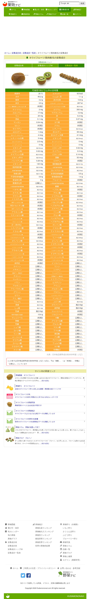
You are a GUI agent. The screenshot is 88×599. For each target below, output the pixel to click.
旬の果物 (11, 535)
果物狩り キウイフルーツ (25, 386)
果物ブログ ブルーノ (24, 438)
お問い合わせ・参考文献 (70, 568)
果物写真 (26, 14)
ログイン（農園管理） (72, 560)
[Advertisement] (44, 34)
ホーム (13, 9)
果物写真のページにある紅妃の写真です (28, 405)
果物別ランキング (42, 535)
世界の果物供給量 (42, 545)
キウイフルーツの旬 (23, 394)
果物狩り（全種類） (71, 524)
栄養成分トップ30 (45, 65)
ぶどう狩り (67, 535)
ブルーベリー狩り (70, 538)
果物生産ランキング (43, 528)
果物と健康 (67, 556)
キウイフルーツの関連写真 (25, 402)
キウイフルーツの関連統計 (25, 410)
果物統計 (78, 9)
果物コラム (39, 14)
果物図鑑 (26, 9)
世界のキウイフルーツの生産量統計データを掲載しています (35, 421)
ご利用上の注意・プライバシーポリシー (39, 568)
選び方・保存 (39, 9)
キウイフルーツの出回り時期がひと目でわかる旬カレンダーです (36, 397)
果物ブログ (52, 14)
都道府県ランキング (43, 538)
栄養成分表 (65, 9)
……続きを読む (44, 380)
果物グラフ (12, 538)
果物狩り (13, 14)
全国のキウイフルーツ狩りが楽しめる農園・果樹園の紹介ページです (38, 389)
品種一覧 (65, 14)
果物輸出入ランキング (44, 531)
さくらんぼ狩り (69, 531)
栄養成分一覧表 (29, 53)
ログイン (78, 14)
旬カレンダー (52, 9)
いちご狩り (67, 528)
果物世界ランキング (43, 542)
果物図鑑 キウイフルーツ (25, 375)
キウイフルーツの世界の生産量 (27, 419)
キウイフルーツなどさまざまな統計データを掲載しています (35, 413)
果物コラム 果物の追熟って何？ (28, 427)
